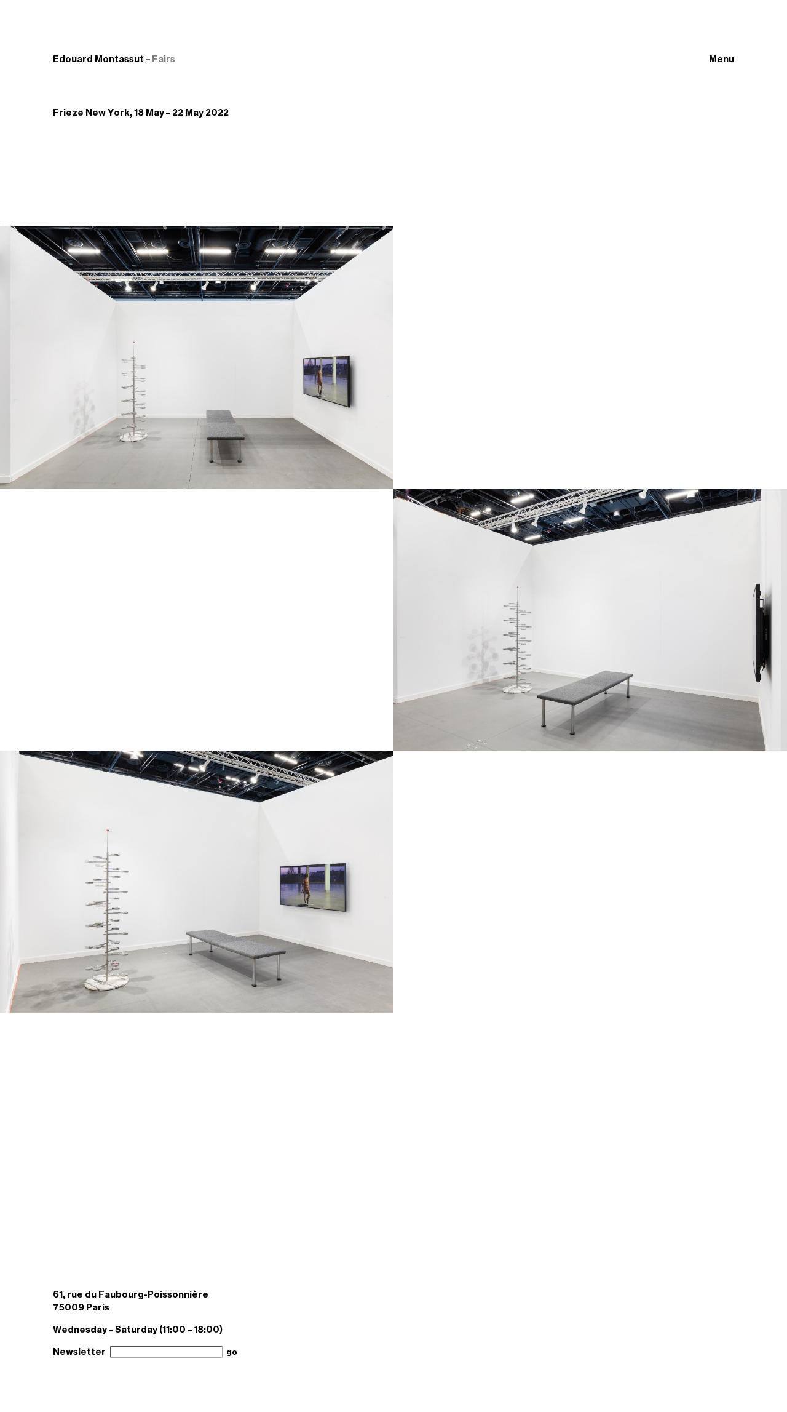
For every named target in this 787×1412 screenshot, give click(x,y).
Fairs (163, 59)
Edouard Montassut (98, 59)
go (231, 1352)
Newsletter (79, 1351)
